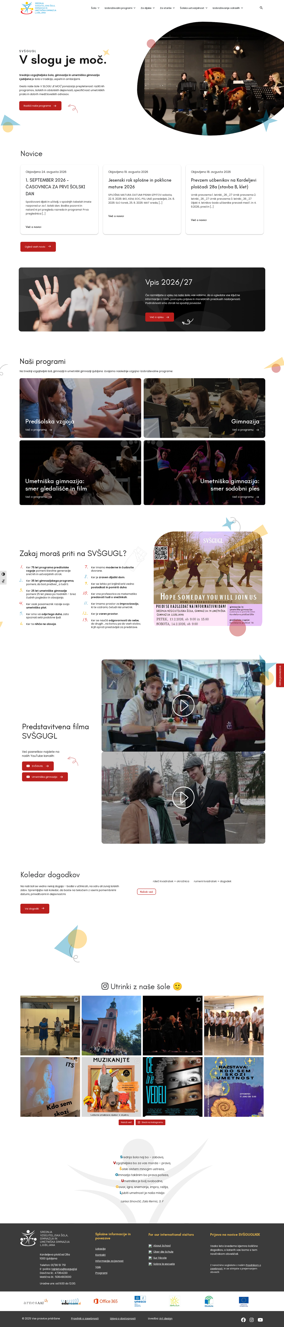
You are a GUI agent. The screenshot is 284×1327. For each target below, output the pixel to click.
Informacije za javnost (109, 1261)
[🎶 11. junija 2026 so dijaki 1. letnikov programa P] (234, 1025)
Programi (101, 1273)
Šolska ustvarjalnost (192, 8)
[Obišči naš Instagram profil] (252, 1321)
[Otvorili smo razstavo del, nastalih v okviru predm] (50, 1087)
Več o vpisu (157, 317)
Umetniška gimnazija (44, 777)
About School (162, 1246)
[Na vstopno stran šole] (42, 8)
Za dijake (146, 8)
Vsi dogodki (32, 908)
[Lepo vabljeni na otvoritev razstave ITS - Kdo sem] (234, 1087)
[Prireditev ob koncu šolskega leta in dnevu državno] (50, 1025)
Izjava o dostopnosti (123, 1318)
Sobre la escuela (164, 1264)
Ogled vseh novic (35, 246)
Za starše (166, 8)
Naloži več (146, 892)
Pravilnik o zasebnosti (85, 1318)
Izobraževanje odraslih (226, 8)
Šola (93, 8)
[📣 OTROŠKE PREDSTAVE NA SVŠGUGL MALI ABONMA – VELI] (111, 1087)
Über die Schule (163, 1252)
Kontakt (100, 1255)
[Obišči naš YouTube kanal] (260, 1321)
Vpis (98, 1267)
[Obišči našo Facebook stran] (243, 1321)
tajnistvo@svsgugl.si (64, 1269)
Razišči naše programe (37, 105)
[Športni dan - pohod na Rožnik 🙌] (111, 1025)
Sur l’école (160, 1258)
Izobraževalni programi (118, 8)
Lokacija (100, 1249)
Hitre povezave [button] (280, 675)
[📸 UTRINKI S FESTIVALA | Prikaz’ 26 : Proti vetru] (172, 1025)
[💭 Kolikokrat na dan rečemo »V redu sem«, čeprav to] (172, 1087)
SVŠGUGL (37, 766)
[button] (261, 8)
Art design (165, 1318)
